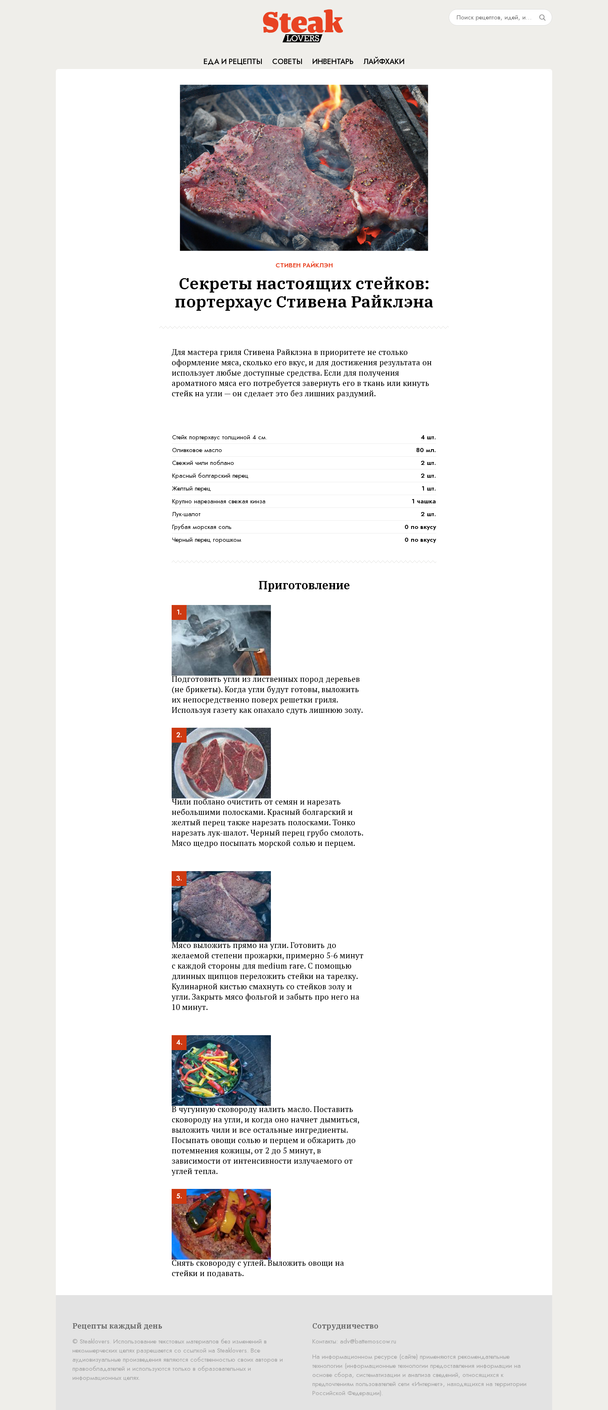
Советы (287, 61)
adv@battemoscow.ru (368, 1341)
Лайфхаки (384, 61)
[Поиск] (542, 17)
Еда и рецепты (232, 61)
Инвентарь (333, 61)
